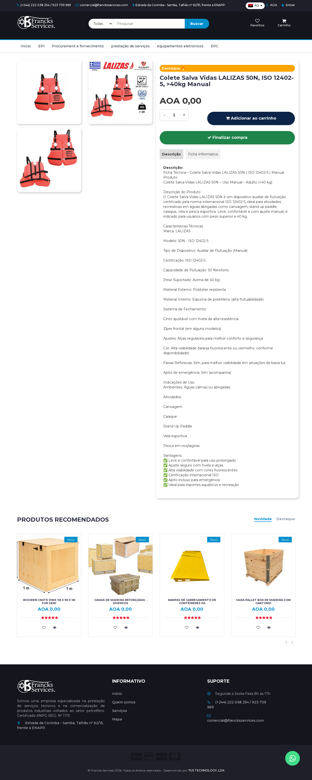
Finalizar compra (229, 137)
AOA (273, 5)
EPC (214, 46)
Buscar (196, 23)
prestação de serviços (130, 46)
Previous (286, 642)
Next (292, 642)
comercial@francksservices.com (104, 5)
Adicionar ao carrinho (253, 118)
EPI (41, 46)
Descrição (171, 154)
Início (26, 46)
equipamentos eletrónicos (180, 46)
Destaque (285, 519)
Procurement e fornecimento (78, 46)
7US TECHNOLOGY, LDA (206, 770)
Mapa (117, 719)
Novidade (263, 519)
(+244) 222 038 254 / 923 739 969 (45, 5)
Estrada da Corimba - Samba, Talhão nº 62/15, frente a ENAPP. (181, 5)
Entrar (290, 5)
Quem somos (124, 702)
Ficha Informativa (203, 154)
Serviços (119, 711)
